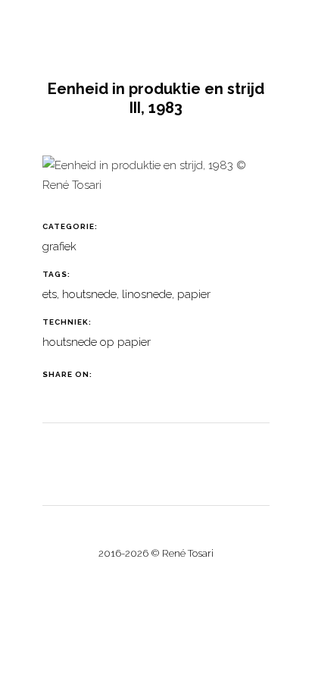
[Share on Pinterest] (168, 374)
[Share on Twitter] (130, 374)
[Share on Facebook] (111, 374)
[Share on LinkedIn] (149, 374)
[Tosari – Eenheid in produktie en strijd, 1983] (156, 181)
